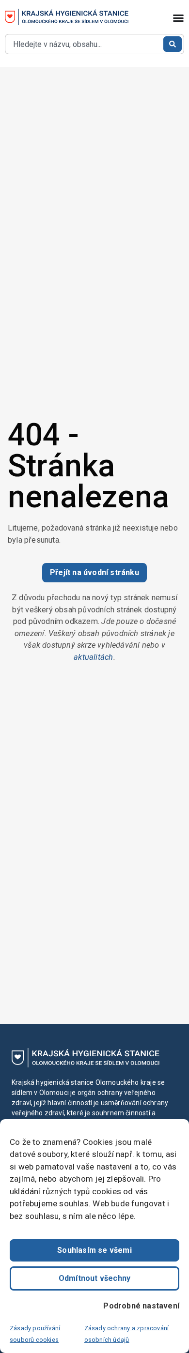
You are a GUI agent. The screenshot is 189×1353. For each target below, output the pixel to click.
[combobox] (83, 44)
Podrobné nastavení (141, 1305)
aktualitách (93, 657)
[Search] (172, 44)
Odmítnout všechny (94, 1278)
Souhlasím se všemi (94, 1250)
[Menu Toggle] (178, 18)
